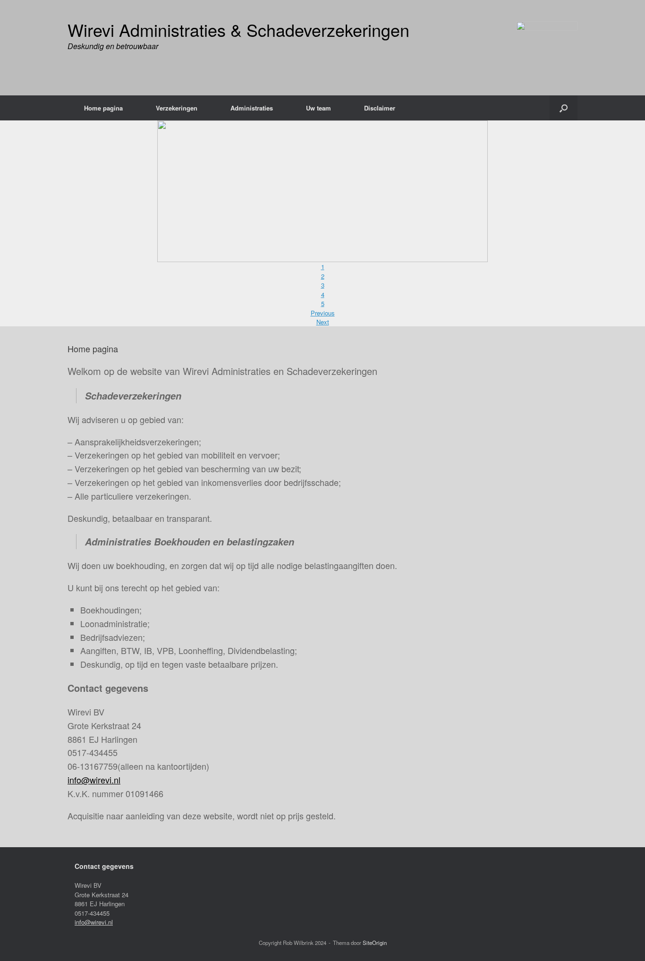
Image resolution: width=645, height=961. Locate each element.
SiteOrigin (375, 942)
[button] (563, 107)
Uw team (318, 107)
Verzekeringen (176, 107)
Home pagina (103, 107)
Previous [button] (323, 312)
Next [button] (322, 321)
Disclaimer (379, 107)
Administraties (251, 107)
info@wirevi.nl (94, 780)
